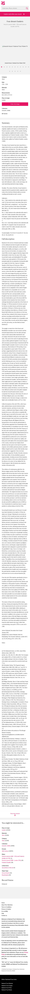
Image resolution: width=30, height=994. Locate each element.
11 (28, 66)
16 (20, 71)
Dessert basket (6, 873)
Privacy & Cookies (6, 909)
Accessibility (5, 911)
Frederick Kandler (6, 862)
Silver (3, 835)
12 (9, 71)
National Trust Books (7, 989)
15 (17, 71)
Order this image (15, 104)
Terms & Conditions (6, 907)
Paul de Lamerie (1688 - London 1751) (11, 860)
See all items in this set (7, 867)
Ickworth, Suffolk (6, 845)
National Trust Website (7, 983)
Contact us (4, 915)
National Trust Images (7, 985)
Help (3, 913)
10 (25, 66)
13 (12, 71)
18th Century (5, 851)
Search (27, 7)
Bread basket (5, 875)
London (4, 830)
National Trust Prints (7, 987)
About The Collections (7, 905)
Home (3, 902)
